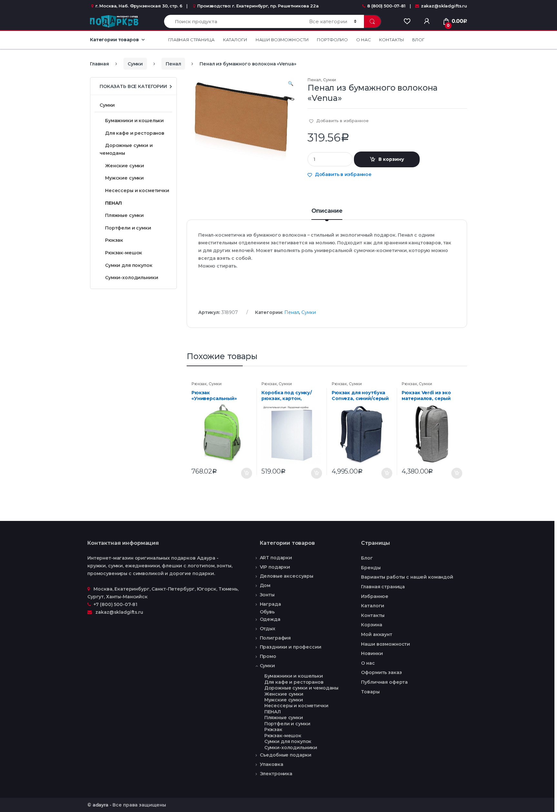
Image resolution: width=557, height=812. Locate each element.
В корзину (391, 159)
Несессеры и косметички (137, 190)
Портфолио (332, 39)
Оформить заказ (381, 672)
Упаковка (271, 764)
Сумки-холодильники (131, 277)
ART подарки (276, 558)
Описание (327, 211)
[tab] (327, 214)
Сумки (135, 64)
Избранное (374, 596)
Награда (270, 604)
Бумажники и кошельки (134, 120)
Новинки (372, 653)
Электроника (276, 774)
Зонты (267, 595)
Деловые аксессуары (286, 576)
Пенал (173, 64)
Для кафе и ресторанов (134, 133)
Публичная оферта (384, 682)
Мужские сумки (124, 178)
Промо (268, 656)
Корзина (371, 625)
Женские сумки (124, 166)
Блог (418, 39)
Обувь (267, 612)
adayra (100, 805)
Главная (99, 64)
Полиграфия (275, 638)
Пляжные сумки (124, 215)
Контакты (391, 39)
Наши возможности (282, 39)
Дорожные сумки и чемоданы (126, 149)
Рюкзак (199, 383)
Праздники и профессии (290, 647)
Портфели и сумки (128, 228)
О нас (363, 39)
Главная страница (191, 39)
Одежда (270, 619)
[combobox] (233, 21)
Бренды (370, 568)
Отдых (267, 628)
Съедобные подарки (286, 755)
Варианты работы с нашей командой (407, 577)
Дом (265, 585)
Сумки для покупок (128, 265)
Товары (370, 692)
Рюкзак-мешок (123, 253)
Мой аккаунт (376, 634)
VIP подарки (275, 567)
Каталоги (235, 39)
